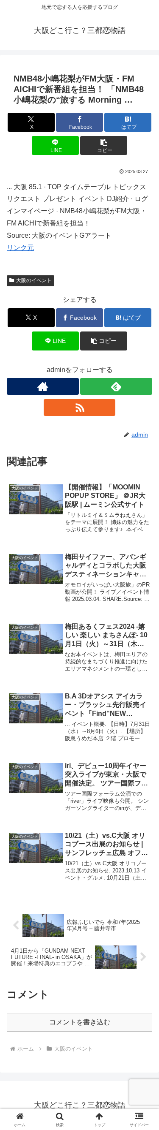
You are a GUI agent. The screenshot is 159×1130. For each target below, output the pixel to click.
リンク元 (20, 247)
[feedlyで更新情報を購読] (116, 386)
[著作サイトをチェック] (43, 386)
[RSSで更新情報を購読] (80, 407)
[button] (103, 145)
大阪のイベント (34, 280)
